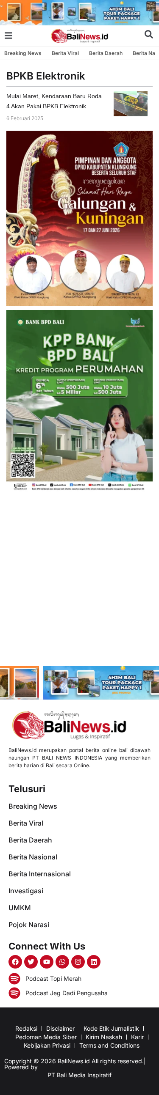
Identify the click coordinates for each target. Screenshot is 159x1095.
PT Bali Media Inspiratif (79, 1075)
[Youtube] (46, 962)
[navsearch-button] (149, 36)
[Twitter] (31, 962)
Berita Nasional (32, 857)
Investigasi (25, 890)
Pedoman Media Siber (46, 1036)
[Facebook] (15, 962)
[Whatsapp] (62, 962)
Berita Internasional (39, 874)
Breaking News (23, 53)
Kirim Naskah (104, 1036)
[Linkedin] (93, 962)
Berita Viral (65, 53)
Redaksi (26, 1028)
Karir (137, 1036)
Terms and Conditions (109, 1045)
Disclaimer (60, 1028)
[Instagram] (78, 962)
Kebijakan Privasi (47, 1045)
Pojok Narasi (28, 924)
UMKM (19, 907)
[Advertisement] (79, 580)
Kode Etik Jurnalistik (111, 1028)
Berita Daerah (106, 53)
